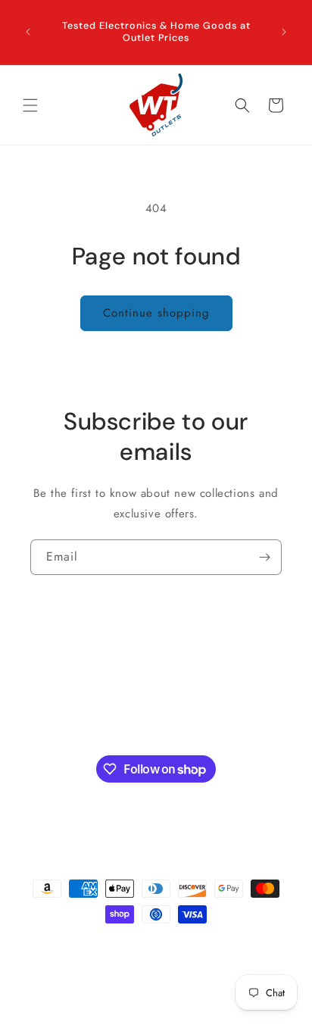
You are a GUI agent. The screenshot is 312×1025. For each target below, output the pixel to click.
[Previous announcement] (28, 31)
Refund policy (245, 946)
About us (51, 707)
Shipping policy (80, 970)
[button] (30, 105)
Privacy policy (251, 970)
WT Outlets (97, 946)
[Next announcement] (284, 31)
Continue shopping (156, 313)
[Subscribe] (264, 557)
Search (47, 673)
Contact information (167, 970)
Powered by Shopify (163, 946)
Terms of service (163, 992)
